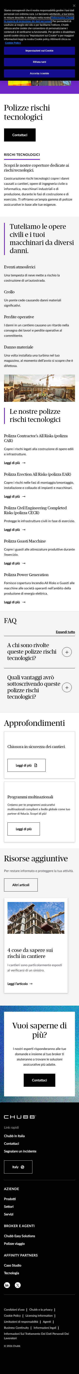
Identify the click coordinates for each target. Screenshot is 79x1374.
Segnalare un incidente (20, 1151)
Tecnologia (11, 1273)
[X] (18, 1285)
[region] (39, 40)
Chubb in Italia (14, 1136)
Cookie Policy (12, 1315)
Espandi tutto (65, 632)
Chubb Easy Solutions (19, 1236)
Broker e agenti (19, 1226)
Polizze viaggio (14, 1243)
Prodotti (10, 1199)
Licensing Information (39, 1315)
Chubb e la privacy (40, 1309)
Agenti (47, 1321)
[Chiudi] (74, 5)
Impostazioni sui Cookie (39, 50)
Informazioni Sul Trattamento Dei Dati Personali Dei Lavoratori (36, 1336)
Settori (9, 1206)
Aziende (11, 1189)
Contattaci (11, 1143)
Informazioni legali (45, 1327)
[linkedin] (7, 1285)
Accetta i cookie (39, 73)
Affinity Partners (21, 1255)
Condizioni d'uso (14, 1309)
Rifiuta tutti (39, 62)
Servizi (8, 1214)
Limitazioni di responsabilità (21, 1321)
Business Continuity (16, 1327)
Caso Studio (12, 1265)
